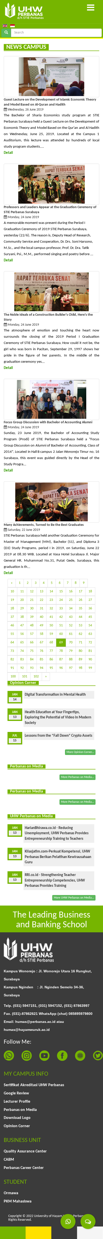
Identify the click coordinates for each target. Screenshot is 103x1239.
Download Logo (17, 1118)
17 (80, 591)
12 (32, 591)
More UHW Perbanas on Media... (74, 897)
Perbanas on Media (20, 1110)
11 (22, 591)
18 (90, 591)
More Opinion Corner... (80, 752)
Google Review (16, 1093)
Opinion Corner (17, 1126)
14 (51, 591)
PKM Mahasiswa (18, 1201)
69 (61, 642)
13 (41, 591)
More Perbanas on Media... (77, 777)
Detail (8, 153)
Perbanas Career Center (24, 1168)
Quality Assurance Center (25, 1151)
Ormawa (11, 1193)
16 (70, 591)
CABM (9, 1160)
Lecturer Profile (17, 1102)
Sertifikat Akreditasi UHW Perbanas (34, 1085)
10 (12, 591)
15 (61, 591)
